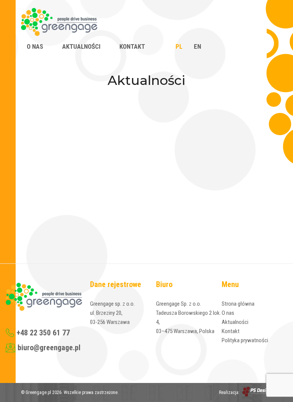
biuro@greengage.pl (49, 347)
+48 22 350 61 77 (43, 333)
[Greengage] (59, 22)
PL (178, 46)
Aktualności (81, 46)
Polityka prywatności (245, 340)
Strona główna (238, 303)
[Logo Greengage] (44, 298)
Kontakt (132, 46)
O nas (35, 46)
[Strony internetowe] (256, 392)
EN (197, 46)
